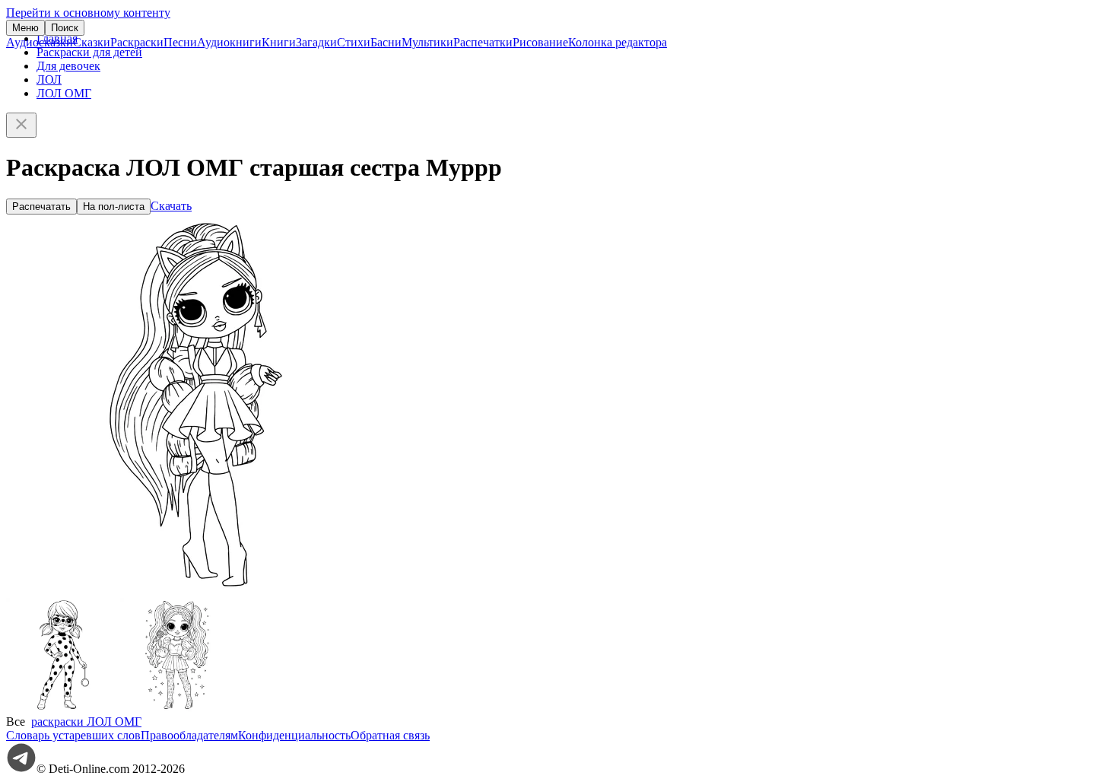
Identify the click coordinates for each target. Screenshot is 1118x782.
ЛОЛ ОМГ (64, 93)
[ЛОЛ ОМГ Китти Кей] (177, 707)
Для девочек (68, 65)
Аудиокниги (229, 42)
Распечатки (483, 42)
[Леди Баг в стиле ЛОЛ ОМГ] (63, 707)
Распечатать (41, 206)
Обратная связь (390, 735)
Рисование (540, 42)
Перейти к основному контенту (88, 12)
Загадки (316, 42)
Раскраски (137, 42)
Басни (386, 42)
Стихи (353, 42)
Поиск (64, 27)
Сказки (91, 42)
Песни (180, 42)
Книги (279, 42)
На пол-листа (114, 206)
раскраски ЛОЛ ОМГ (86, 721)
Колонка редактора (617, 42)
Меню (25, 27)
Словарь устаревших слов (73, 735)
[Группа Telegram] (21, 768)
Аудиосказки (39, 42)
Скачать (171, 205)
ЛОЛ (49, 79)
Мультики (427, 42)
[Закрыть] (21, 125)
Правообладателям (189, 735)
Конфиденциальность (294, 735)
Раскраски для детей (89, 52)
